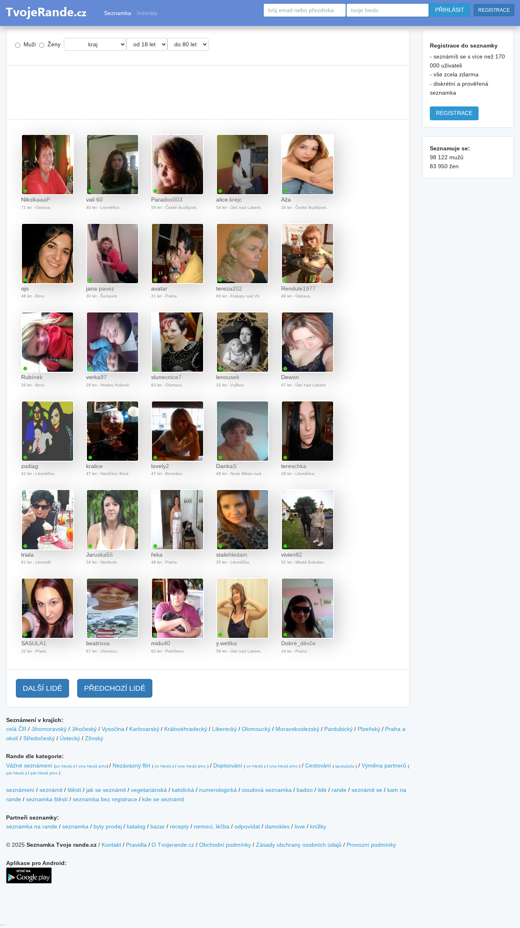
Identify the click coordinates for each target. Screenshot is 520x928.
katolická (183, 790)
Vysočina (113, 729)
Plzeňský (369, 729)
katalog (136, 826)
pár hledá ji (16, 773)
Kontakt (111, 844)
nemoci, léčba (212, 826)
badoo (305, 790)
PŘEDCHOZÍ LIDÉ (114, 688)
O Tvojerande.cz (173, 844)
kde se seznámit (163, 799)
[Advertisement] (208, 92)
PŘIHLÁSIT (449, 10)
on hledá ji (65, 766)
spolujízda (344, 766)
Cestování (318, 765)
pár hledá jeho (44, 773)
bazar (157, 826)
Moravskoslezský (297, 729)
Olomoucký (256, 729)
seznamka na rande (31, 826)
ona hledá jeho (92, 766)
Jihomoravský (49, 729)
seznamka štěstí (47, 799)
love (300, 826)
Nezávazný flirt (131, 765)
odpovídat (247, 826)
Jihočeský (84, 729)
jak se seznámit (106, 790)
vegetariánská (149, 790)
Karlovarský (144, 729)
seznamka (75, 826)
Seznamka (117, 13)
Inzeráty (147, 13)
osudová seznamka (267, 790)
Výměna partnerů (384, 765)
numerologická (218, 790)
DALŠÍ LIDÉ (42, 688)
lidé (322, 790)
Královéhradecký (185, 729)
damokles (277, 826)
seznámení (20, 790)
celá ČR (16, 729)
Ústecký (70, 738)
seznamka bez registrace (105, 799)
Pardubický (338, 729)
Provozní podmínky (371, 844)
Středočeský (39, 738)
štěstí (74, 790)
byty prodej (107, 826)
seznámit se (366, 790)
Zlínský (94, 738)
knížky (318, 826)
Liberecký (224, 729)
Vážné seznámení (29, 765)
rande (339, 790)
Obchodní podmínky (225, 844)
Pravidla (136, 844)
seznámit (51, 790)
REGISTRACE (494, 10)
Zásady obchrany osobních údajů (299, 844)
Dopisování (227, 765)
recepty (179, 826)
